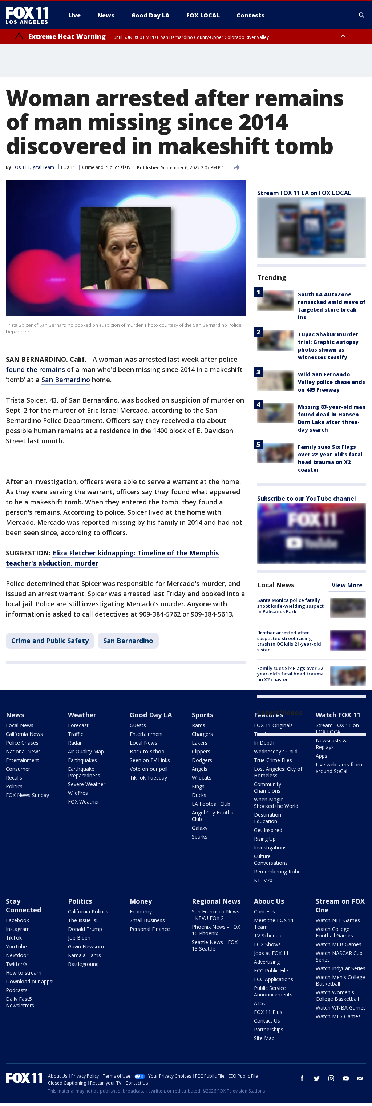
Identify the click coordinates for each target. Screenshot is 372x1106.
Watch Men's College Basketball (340, 980)
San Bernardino (65, 379)
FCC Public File (271, 970)
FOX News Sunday (27, 795)
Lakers (199, 742)
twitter (317, 1078)
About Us (269, 901)
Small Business (147, 920)
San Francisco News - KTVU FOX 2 (215, 914)
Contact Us (267, 1020)
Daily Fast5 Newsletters (20, 1002)
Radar (75, 742)
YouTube (16, 946)
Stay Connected (23, 905)
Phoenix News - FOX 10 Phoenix (216, 930)
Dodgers (202, 760)
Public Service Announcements (273, 991)
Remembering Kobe (277, 871)
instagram (331, 1078)
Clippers (201, 751)
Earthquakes (82, 760)
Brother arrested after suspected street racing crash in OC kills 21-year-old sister (289, 641)
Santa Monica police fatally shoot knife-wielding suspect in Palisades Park (290, 606)
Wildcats (201, 777)
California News (24, 733)
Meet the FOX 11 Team (274, 923)
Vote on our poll (148, 768)
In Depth (264, 742)
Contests (264, 911)
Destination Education (267, 818)
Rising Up (265, 838)
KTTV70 (263, 880)
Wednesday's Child (276, 751)
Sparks (199, 836)
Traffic (75, 733)
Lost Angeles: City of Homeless (278, 772)
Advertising (267, 961)
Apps (321, 755)
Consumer (18, 768)
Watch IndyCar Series (340, 968)
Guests (138, 725)
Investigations (270, 847)
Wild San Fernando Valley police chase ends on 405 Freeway (331, 382)
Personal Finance (150, 928)
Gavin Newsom (86, 946)
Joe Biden (79, 937)
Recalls (14, 777)
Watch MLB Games (338, 944)
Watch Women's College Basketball (337, 995)
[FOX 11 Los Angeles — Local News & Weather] (30, 15)
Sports (202, 714)
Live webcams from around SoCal (339, 767)
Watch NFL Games (338, 920)
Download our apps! (29, 981)
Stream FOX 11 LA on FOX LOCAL (304, 193)
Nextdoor (17, 955)
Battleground (83, 963)
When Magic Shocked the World (276, 802)
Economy (141, 911)
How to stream (23, 972)
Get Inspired (268, 829)
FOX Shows (267, 944)
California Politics (88, 911)
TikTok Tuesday (148, 777)
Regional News (216, 901)
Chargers (202, 733)
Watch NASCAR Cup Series (339, 956)
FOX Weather (83, 801)
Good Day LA (151, 714)
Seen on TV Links (150, 760)
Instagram (18, 928)
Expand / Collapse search (361, 15)
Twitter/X (16, 963)
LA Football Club (211, 803)
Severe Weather (86, 784)
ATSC (260, 1003)
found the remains (35, 369)
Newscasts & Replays (331, 743)
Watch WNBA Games (341, 1007)
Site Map (264, 1038)
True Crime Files (273, 760)
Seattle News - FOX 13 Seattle (215, 945)
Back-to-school (148, 751)
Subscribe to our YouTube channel (306, 499)
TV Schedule (268, 935)
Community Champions (267, 787)
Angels (199, 768)
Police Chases (22, 742)
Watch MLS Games (338, 1016)
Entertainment (22, 760)
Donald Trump (85, 928)
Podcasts (17, 990)
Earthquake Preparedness (84, 772)
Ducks (199, 795)
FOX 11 (68, 167)
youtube (346, 1078)
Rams (198, 725)
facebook (302, 1078)
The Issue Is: (82, 920)
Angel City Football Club (214, 815)
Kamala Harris (84, 955)
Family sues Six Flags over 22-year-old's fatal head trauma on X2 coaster (291, 674)
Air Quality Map (86, 751)
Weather (82, 714)
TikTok (14, 937)
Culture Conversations (271, 859)
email (360, 1078)
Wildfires (78, 792)
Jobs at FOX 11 (271, 953)
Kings (198, 786)
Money (141, 901)
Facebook (17, 920)
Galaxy (199, 827)
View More (347, 585)
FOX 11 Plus (268, 1011)
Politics (14, 786)
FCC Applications (273, 979)
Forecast (78, 725)
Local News (275, 584)
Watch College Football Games (334, 932)
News (15, 714)
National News (23, 751)
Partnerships (268, 1029)
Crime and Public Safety (106, 167)
